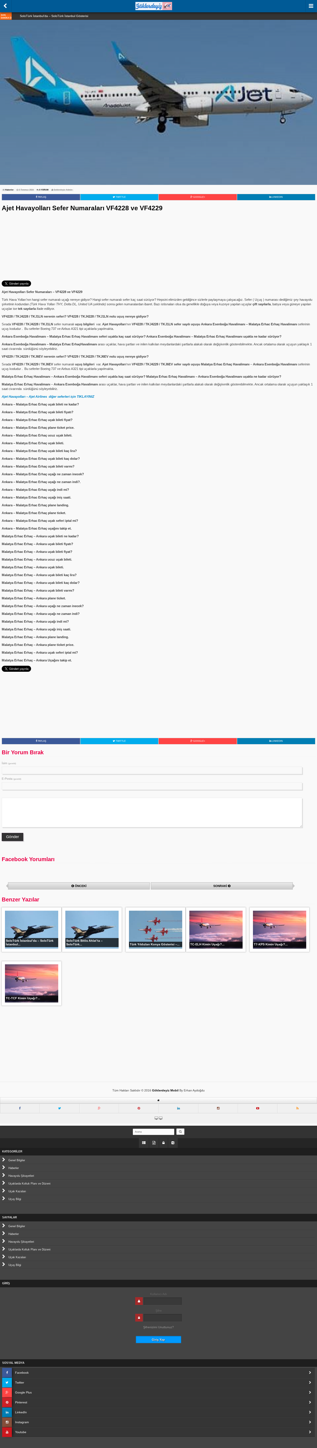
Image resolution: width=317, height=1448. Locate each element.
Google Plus (23, 1392)
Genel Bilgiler (16, 1160)
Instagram (22, 1422)
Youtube (20, 1432)
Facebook (22, 1372)
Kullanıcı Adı (158, 1294)
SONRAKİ (220, 886)
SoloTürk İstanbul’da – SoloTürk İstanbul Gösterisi (54, 16)
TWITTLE (120, 197)
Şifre (158, 1310)
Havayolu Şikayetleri (21, 1175)
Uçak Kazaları (17, 1191)
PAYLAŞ (41, 197)
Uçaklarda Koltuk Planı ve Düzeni (29, 1183)
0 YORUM (44, 190)
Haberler (9, 190)
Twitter (19, 1382)
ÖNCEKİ (80, 886)
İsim (9, 763)
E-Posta (11, 778)
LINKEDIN (277, 197)
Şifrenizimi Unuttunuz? (158, 1327)
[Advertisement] (158, 246)
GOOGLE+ (199, 197)
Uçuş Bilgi (14, 1199)
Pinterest (21, 1402)
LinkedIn (21, 1412)
